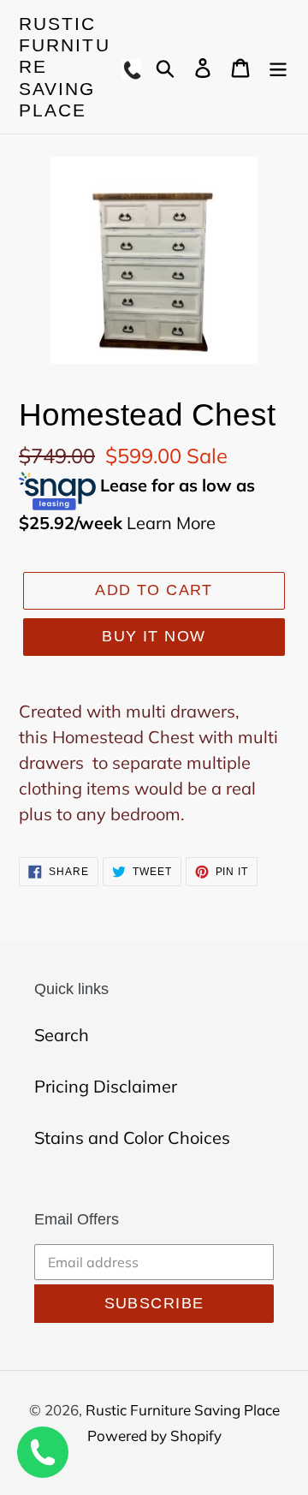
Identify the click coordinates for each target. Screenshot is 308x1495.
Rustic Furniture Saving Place (64, 67)
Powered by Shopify (154, 1435)
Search (61, 1034)
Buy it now (153, 636)
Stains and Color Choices (132, 1137)
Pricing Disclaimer (105, 1086)
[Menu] (278, 66)
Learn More (171, 522)
